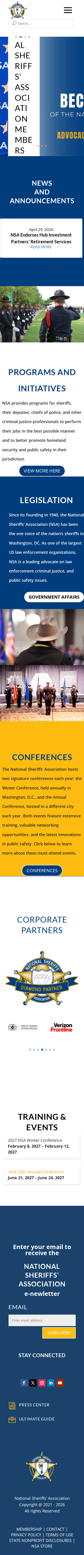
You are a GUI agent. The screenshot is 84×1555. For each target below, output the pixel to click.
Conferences (42, 870)
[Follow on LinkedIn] (50, 1382)
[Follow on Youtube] (60, 1383)
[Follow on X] (33, 1382)
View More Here (42, 471)
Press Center (34, 1404)
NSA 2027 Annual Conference (36, 1171)
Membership (29, 1529)
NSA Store (42, 1546)
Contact (55, 1529)
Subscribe (59, 1333)
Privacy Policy (26, 1534)
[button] (30, 1050)
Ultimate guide (37, 1418)
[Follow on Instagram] (41, 1382)
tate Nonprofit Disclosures (41, 1540)
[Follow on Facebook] (24, 1382)
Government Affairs (54, 597)
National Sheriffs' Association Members (24, 87)
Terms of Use (59, 1534)
